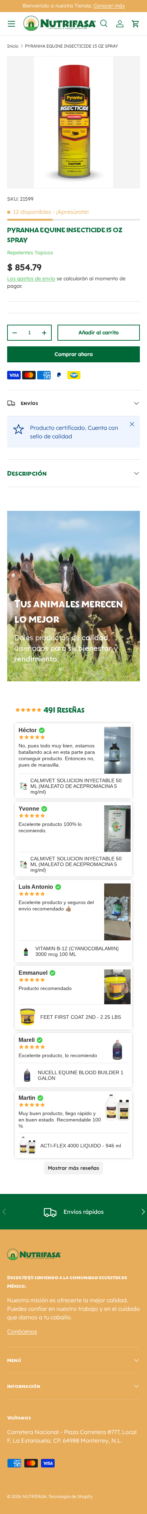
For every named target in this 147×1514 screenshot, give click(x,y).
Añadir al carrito (98, 332)
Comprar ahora (74, 354)
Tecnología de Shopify (71, 1496)
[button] (135, 24)
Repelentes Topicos (30, 252)
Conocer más (109, 5)
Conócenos (22, 1331)
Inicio (12, 46)
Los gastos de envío (31, 278)
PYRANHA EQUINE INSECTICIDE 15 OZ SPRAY (71, 46)
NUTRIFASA (34, 1496)
